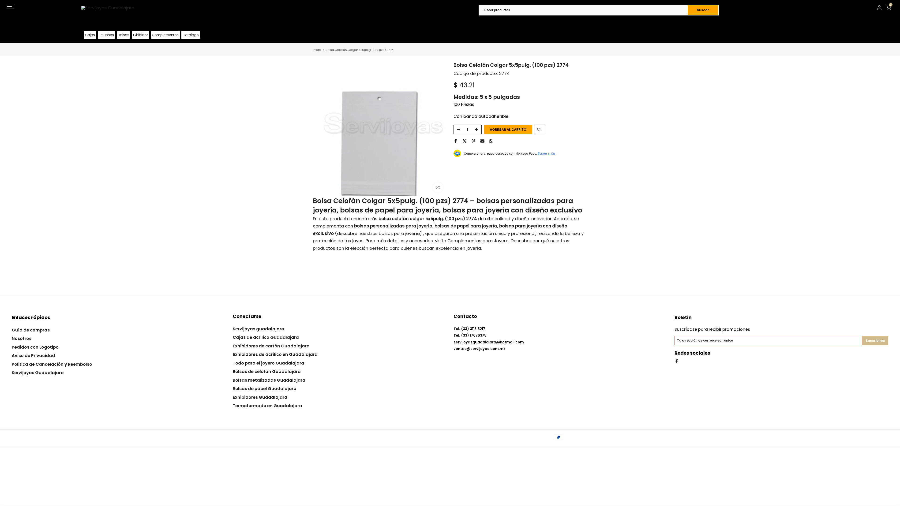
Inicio (317, 49)
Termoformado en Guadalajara (267, 406)
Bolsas (123, 35)
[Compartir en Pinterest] (473, 141)
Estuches (106, 35)
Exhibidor (140, 35)
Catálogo (191, 35)
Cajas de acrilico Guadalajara (266, 337)
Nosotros (21, 338)
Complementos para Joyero (478, 241)
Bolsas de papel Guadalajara (264, 388)
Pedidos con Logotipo (35, 347)
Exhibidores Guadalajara (260, 397)
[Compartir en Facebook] (456, 141)
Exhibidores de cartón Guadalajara (271, 346)
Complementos (165, 35)
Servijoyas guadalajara (258, 329)
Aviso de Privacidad (33, 355)
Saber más (546, 153)
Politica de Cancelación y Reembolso (52, 364)
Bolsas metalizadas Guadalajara (269, 380)
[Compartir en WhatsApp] (491, 141)
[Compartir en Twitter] (464, 141)
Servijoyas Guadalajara (38, 373)
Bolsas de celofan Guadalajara (267, 371)
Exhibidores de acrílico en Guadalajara (275, 354)
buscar (703, 10)
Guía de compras (31, 330)
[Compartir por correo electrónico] (482, 141)
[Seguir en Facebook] (677, 361)
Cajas (90, 35)
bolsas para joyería (399, 233)
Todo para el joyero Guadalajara (268, 363)
